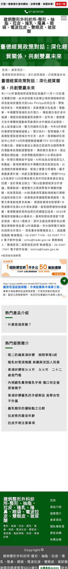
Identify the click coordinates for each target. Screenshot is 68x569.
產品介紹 (56, 507)
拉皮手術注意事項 (21, 423)
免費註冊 (56, 539)
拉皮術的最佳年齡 (21, 415)
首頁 (53, 500)
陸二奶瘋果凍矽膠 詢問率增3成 (32, 354)
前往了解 (61, 3)
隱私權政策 (57, 526)
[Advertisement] (34, 462)
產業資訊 (56, 520)
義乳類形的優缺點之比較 (26, 408)
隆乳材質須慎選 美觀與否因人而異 (34, 362)
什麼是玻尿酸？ (20, 324)
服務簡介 (56, 513)
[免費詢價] (64, 281)
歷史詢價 (56, 533)
